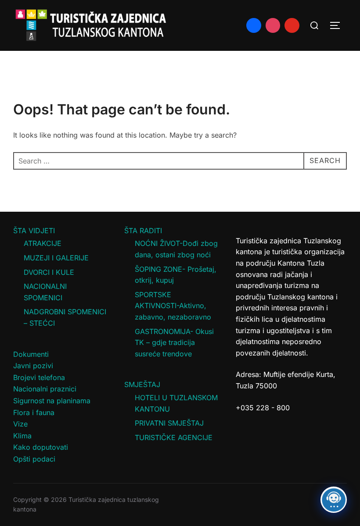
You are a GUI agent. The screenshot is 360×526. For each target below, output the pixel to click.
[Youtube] (292, 25)
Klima (22, 435)
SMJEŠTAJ (142, 384)
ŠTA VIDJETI (34, 230)
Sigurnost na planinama (51, 400)
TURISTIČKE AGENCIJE (173, 437)
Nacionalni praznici (44, 388)
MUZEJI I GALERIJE (56, 257)
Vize (20, 423)
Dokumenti (31, 354)
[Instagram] (273, 25)
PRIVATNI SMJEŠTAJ (169, 423)
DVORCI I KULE (49, 272)
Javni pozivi (33, 365)
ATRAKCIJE (42, 243)
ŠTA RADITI (143, 230)
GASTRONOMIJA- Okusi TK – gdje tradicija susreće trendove (174, 342)
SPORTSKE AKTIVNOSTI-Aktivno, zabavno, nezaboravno (173, 305)
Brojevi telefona (39, 377)
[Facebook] (253, 25)
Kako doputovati (40, 447)
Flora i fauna (33, 412)
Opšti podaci (34, 459)
